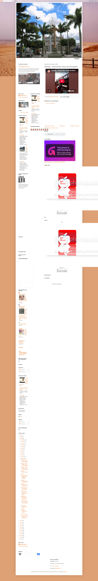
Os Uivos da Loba (22, 323)
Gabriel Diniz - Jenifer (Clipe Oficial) (24, 506)
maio (22, 451)
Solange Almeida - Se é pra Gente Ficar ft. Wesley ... (24, 502)
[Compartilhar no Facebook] (67, 96)
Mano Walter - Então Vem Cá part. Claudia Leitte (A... (24, 498)
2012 (21, 530)
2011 (21, 532)
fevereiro (22, 456)
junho (22, 449)
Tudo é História (22, 294)
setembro (23, 444)
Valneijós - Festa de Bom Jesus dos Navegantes (24, 460)
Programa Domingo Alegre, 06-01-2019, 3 (24, 511)
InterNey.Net (58, 568)
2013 (21, 528)
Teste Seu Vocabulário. (54, 566)
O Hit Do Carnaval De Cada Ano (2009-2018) (24, 488)
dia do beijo (22, 135)
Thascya (22, 473)
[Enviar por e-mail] (63, 96)
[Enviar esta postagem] (61, 96)
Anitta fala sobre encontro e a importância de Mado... (24, 493)
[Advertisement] (62, 115)
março (22, 454)
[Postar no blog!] (64, 96)
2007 (21, 539)
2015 (21, 525)
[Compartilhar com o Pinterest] (68, 96)
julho (22, 448)
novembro (23, 441)
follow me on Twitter (24, 112)
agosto (22, 446)
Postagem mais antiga (74, 125)
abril (22, 453)
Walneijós (21, 347)
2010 (21, 533)
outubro (22, 443)
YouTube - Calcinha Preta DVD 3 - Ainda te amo (23, 128)
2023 (21, 435)
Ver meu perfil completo (23, 97)
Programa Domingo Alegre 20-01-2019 (24, 485)
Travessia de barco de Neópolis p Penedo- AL (24, 516)
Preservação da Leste (24, 66)
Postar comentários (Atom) (53, 127)
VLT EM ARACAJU (26, 148)
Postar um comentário (50, 103)
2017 (21, 522)
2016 (21, 523)
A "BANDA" (22, 161)
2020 (21, 436)
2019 (21, 438)
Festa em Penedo (24, 514)
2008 (21, 537)
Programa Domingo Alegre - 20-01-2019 (24, 481)
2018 (21, 520)
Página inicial (62, 125)
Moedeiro (21, 328)
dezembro (23, 439)
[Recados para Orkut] (59, 160)
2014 (21, 527)
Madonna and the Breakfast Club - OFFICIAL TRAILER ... (24, 477)
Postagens (22, 369)
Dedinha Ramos (23, 95)
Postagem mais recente (49, 125)
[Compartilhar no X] (66, 96)
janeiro (22, 458)
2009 (21, 535)
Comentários (22, 371)
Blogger (65, 571)
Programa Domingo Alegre (24, 472)
